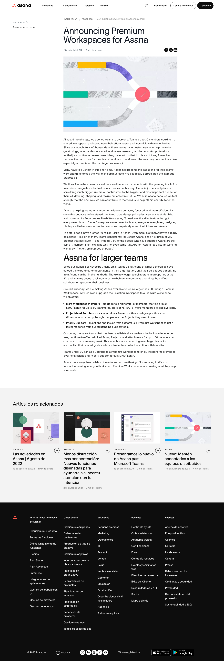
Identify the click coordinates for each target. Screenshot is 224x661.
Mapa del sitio (139, 600)
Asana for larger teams (24, 27)
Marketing (104, 533)
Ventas (102, 558)
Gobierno (103, 577)
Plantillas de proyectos (144, 575)
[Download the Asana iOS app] (161, 652)
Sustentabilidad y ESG (178, 604)
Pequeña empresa (108, 526)
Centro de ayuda (141, 526)
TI (99, 545)
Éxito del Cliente (141, 581)
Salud (101, 564)
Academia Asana (141, 539)
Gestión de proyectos (42, 599)
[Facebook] (99, 652)
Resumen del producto (43, 530)
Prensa (169, 564)
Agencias (103, 606)
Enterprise (36, 572)
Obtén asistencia (141, 533)
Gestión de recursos (42, 606)
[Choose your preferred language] (146, 5)
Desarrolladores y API (144, 587)
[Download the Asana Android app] (183, 652)
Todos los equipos (108, 613)
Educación (104, 583)
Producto (103, 552)
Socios (135, 594)
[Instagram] (94, 652)
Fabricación (105, 590)
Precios (104, 5)
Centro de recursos (142, 558)
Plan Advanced (39, 566)
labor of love (102, 362)
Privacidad (171, 587)
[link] (70, 19)
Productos (47, 5)
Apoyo (88, 5)
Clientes (170, 539)
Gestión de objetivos (76, 553)
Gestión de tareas (74, 622)
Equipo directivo (174, 533)
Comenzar (205, 5)
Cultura (169, 558)
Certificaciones (140, 545)
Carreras (170, 545)
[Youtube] (105, 652)
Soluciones (69, 5)
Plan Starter (37, 560)
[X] (82, 652)
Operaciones (105, 539)
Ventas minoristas (108, 571)
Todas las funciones (41, 537)
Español (65, 652)
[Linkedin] (88, 652)
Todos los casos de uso (77, 628)
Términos (123, 652)
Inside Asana (173, 552)
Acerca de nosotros (176, 526)
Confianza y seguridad (178, 581)
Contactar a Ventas (183, 5)
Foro (134, 552)
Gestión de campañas (77, 526)
